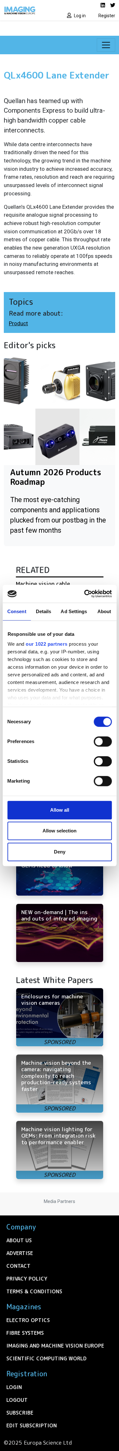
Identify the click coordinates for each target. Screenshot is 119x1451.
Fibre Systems (25, 1332)
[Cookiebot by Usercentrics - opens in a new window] (85, 594)
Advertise (19, 1253)
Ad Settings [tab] (74, 611)
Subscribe (19, 1412)
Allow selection (59, 830)
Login (14, 1387)
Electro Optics (28, 1320)
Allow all (59, 810)
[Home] (30, 10)
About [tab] (104, 611)
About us (19, 1240)
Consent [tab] (16, 611)
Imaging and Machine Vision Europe (55, 1345)
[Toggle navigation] (106, 45)
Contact (18, 1265)
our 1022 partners (47, 644)
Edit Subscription (31, 1425)
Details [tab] (43, 611)
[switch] (103, 741)
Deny (59, 851)
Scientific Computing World (46, 1358)
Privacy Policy (26, 1278)
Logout (17, 1399)
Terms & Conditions (34, 1291)
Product (18, 323)
